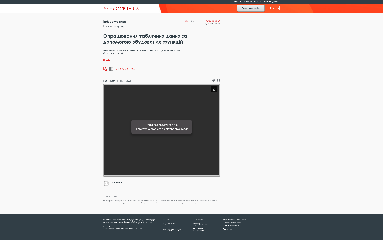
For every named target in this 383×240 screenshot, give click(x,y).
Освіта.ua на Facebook (172, 229)
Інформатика (114, 21)
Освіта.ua (237, 2)
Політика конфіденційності (233, 222)
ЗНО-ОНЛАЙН (198, 228)
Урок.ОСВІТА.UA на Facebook (174, 231)
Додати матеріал (251, 8)
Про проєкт (227, 229)
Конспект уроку (114, 26)
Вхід (272, 8)
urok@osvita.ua (168, 225)
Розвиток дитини (271, 2)
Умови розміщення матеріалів (234, 219)
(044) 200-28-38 (169, 223)
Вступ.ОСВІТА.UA (199, 230)
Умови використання (231, 226)
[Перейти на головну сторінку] (121, 8)
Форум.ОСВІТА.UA (252, 2)
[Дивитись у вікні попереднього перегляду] (105, 69)
